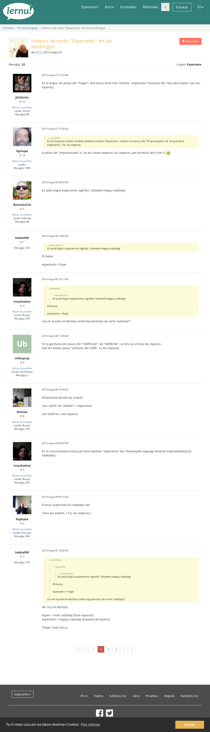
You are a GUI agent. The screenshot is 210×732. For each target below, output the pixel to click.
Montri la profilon (22, 107)
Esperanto (21, 694)
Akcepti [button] (189, 724)
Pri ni (84, 696)
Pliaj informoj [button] (90, 724)
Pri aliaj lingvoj (27, 28)
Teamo (98, 696)
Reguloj (169, 696)
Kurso (109, 7)
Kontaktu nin (189, 696)
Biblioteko (150, 7)
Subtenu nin (117, 696)
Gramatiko (128, 7)
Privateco (152, 696)
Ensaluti (182, 7)
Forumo (8, 28)
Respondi (192, 41)
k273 (38, 52)
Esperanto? (90, 7)
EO (199, 7)
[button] (165, 7)
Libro (135, 696)
